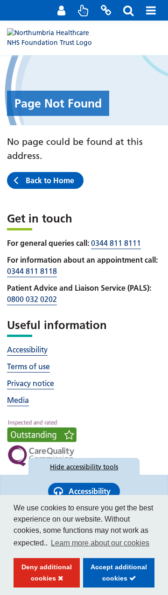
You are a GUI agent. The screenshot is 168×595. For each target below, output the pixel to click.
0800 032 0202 (32, 299)
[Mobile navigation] (150, 10)
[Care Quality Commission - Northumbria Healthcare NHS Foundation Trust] (42, 443)
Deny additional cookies (43, 575)
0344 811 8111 (116, 243)
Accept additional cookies (115, 575)
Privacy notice (30, 383)
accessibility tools (84, 467)
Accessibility (27, 349)
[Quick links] (83, 10)
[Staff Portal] (61, 10)
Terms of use (28, 366)
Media (18, 400)
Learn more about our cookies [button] (100, 543)
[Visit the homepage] (53, 37)
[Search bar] (128, 10)
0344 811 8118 (32, 271)
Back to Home (50, 180)
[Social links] (106, 10)
